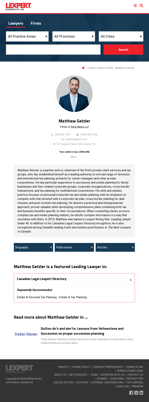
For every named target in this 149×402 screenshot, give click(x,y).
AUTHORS (82, 382)
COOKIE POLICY (81, 366)
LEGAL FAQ (122, 386)
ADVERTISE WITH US (113, 374)
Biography (21, 247)
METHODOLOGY (78, 374)
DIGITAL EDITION (63, 382)
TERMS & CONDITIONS (130, 370)
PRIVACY (63, 366)
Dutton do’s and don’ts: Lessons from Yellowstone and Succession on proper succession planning (82, 331)
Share (73, 157)
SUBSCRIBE (117, 378)
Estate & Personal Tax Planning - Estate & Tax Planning (52, 297)
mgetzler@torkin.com (76, 139)
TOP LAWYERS (134, 382)
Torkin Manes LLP (79, 126)
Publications (64, 247)
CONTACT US (135, 374)
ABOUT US (60, 374)
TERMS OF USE (134, 366)
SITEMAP (101, 378)
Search (123, 49)
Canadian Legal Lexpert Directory (41, 278)
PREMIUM (137, 386)
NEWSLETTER (135, 378)
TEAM (94, 374)
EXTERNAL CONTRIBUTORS (107, 382)
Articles (102, 247)
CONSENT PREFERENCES (108, 366)
